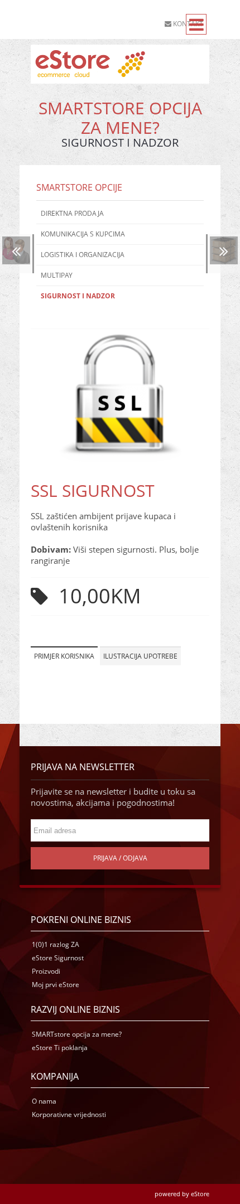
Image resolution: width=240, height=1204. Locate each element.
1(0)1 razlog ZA (55, 944)
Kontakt (187, 23)
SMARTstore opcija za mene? (77, 1034)
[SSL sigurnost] (120, 458)
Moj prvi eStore (55, 984)
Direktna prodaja (72, 213)
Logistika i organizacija (82, 254)
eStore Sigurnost (58, 958)
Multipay (57, 275)
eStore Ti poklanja (60, 1047)
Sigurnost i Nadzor (78, 296)
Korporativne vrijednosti (69, 1114)
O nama (44, 1101)
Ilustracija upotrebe (140, 656)
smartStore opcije (79, 187)
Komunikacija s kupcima (83, 234)
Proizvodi (46, 971)
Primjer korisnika (64, 656)
